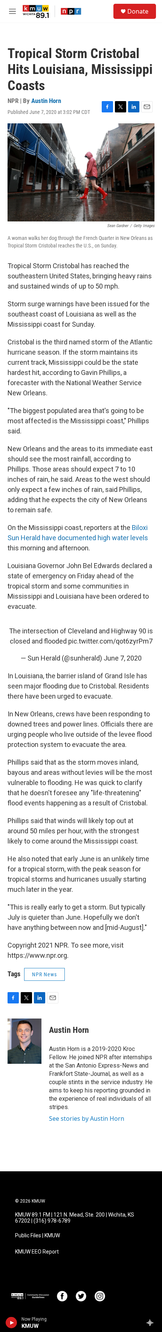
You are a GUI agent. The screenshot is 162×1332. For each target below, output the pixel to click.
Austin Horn (46, 100)
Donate (137, 11)
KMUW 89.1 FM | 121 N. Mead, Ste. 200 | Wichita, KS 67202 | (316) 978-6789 (74, 1218)
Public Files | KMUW (37, 1235)
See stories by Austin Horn (86, 1118)
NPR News (44, 974)
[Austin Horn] (24, 1041)
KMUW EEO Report (37, 1252)
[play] (11, 1322)
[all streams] (152, 1322)
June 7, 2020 (123, 658)
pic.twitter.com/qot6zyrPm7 (110, 641)
